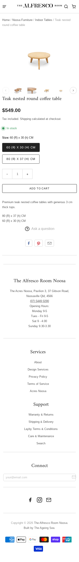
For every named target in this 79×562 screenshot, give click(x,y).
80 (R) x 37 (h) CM (20, 159)
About (38, 362)
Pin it (38, 243)
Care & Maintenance (41, 436)
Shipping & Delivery (41, 421)
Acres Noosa (38, 391)
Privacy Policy (38, 376)
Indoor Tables (43, 20)
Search (40, 443)
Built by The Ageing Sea (39, 528)
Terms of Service (38, 383)
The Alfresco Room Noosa (50, 523)
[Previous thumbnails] (5, 90)
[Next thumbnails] (73, 90)
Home (6, 20)
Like (28, 243)
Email (49, 243)
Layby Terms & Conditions (41, 429)
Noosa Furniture (22, 20)
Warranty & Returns (41, 414)
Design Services (38, 369)
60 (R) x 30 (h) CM (21, 147)
